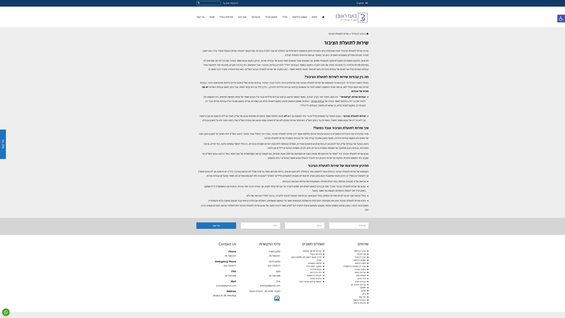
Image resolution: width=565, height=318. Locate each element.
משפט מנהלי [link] (271, 17)
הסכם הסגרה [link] (360, 269)
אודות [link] (212, 17)
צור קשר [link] (200, 17)
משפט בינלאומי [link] (299, 17)
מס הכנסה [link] (361, 254)
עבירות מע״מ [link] (360, 281)
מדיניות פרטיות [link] (360, 303)
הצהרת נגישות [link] (359, 300)
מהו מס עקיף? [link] (315, 254)
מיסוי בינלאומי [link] (360, 263)
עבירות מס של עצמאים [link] (312, 251)
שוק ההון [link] (242, 17)
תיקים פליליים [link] (315, 269)
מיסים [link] (314, 17)
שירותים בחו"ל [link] (226, 17)
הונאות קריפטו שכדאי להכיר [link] (310, 281)
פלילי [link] (284, 17)
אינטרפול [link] (255, 17)
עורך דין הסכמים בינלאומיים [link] (354, 266)
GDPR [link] (363, 287)
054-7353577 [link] (232, 3)
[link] (561, 18)
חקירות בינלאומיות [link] (314, 275)
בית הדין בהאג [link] (315, 272)
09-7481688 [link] (274, 275)
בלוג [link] (364, 293)
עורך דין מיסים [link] (360, 251)
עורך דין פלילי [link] (357, 33)
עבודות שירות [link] (317, 101)
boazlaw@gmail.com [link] (270, 285)
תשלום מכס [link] (361, 275)
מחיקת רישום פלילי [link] (313, 266)
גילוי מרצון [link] (362, 278)
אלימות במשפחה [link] (314, 263)
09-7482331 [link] (274, 255)
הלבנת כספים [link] (315, 278)
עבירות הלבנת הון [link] (358, 284)
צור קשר (3, 144)
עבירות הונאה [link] (360, 272)
